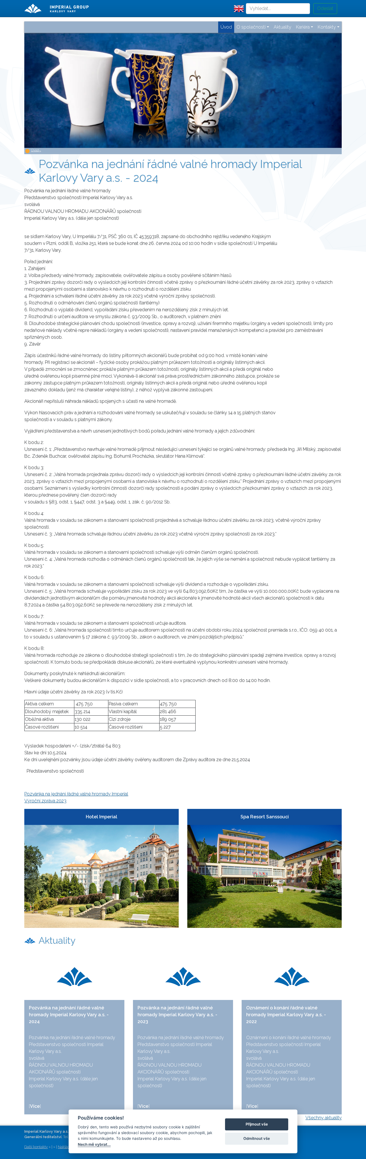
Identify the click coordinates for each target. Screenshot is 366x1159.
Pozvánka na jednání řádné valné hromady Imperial (76, 794)
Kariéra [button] (303, 27)
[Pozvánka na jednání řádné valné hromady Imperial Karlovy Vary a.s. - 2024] (74, 976)
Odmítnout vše (256, 1138)
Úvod (35, 150)
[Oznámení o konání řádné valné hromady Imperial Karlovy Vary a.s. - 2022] (292, 976)
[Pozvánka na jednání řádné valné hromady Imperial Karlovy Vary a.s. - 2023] (183, 976)
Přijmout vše (257, 1124)
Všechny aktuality (323, 1117)
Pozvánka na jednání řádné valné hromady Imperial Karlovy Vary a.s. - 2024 (69, 1014)
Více (35, 1106)
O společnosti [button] (251, 27)
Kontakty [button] (327, 27)
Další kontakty (36, 1147)
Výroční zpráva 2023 (45, 800)
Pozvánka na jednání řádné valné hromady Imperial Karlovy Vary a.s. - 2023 (177, 1014)
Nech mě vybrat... (94, 1144)
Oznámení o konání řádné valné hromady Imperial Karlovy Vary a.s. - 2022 (286, 1014)
